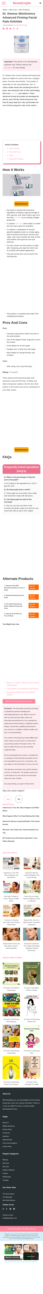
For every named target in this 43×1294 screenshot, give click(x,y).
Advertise (6, 1136)
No (19, 799)
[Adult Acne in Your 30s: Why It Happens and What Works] (11, 863)
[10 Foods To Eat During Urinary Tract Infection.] (11, 1067)
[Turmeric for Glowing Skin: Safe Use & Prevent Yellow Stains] (11, 910)
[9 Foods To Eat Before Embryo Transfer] (31, 973)
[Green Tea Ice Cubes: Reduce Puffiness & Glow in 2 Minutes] (31, 886)
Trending (5, 1180)
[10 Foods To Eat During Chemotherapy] (11, 1004)
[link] (7, 1246)
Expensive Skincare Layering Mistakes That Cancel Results (31, 875)
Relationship (7, 1177)
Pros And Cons (15, 152)
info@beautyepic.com (10, 1218)
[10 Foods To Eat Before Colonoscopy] (11, 973)
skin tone (14, 93)
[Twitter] (10, 1209)
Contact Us (6, 1133)
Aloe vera (19, 224)
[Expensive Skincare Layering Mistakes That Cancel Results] (31, 863)
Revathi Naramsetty (20, 25)
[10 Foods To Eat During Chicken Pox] (31, 1004)
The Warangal (7, 1197)
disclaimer (8, 68)
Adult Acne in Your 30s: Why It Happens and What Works (11, 875)
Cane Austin (11, 689)
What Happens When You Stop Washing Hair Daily (21, 816)
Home (5, 10)
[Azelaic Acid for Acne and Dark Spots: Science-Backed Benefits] (11, 934)
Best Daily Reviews (9, 1200)
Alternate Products (16, 159)
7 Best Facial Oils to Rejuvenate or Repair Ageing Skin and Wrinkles (13, 1247)
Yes (8, 799)
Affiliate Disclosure (9, 1126)
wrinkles (18, 218)
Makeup (5, 1160)
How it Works (14, 148)
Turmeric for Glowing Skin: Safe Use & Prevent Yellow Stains (11, 922)
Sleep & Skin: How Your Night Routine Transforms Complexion (31, 922)
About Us (6, 1122)
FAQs (11, 155)
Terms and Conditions (10, 1143)
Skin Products (24, 10)
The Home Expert (8, 1194)
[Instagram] (3, 1209)
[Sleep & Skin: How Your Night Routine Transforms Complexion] (31, 910)
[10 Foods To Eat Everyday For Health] (31, 1067)
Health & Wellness (9, 1170)
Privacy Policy (7, 1129)
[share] (19, 1246)
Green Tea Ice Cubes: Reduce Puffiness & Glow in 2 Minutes (31, 899)
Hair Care (6, 1166)
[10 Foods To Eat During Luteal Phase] (11, 1036)
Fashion (5, 1173)
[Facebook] (7, 1209)
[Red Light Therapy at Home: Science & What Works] (11, 886)
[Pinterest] (14, 1209)
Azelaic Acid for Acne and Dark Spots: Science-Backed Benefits (11, 946)
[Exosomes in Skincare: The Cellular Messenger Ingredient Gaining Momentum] (31, 934)
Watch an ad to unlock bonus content (19, 701)
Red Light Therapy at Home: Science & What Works (11, 899)
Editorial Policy (7, 1139)
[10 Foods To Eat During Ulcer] (31, 1036)
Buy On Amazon (32, 587)
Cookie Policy (7, 1146)
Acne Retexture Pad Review (28, 689)
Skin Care (13, 10)
